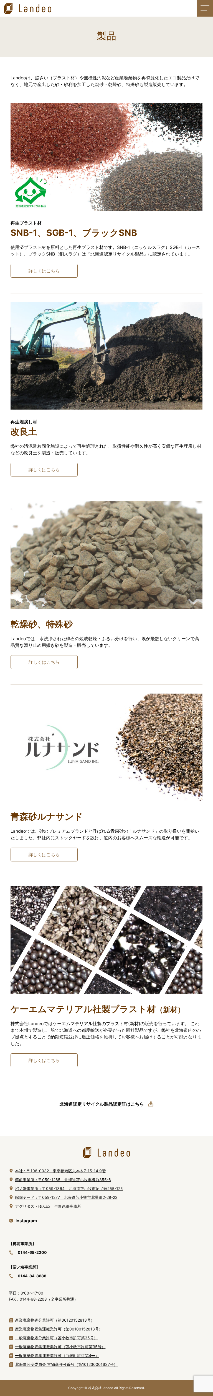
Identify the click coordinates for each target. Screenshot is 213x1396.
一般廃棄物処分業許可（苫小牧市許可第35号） (56, 1337)
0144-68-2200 (32, 1252)
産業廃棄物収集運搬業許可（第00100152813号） (59, 1329)
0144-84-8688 (32, 1275)
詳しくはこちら (44, 271)
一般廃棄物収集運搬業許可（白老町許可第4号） (57, 1355)
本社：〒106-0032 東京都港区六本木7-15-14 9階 (60, 1170)
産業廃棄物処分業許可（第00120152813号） (55, 1320)
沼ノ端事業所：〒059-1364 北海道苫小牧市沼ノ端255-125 (69, 1188)
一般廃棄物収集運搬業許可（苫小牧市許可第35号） (60, 1346)
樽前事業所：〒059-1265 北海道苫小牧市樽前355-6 (63, 1179)
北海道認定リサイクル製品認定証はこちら (102, 1104)
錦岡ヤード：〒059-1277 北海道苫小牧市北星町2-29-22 (66, 1197)
